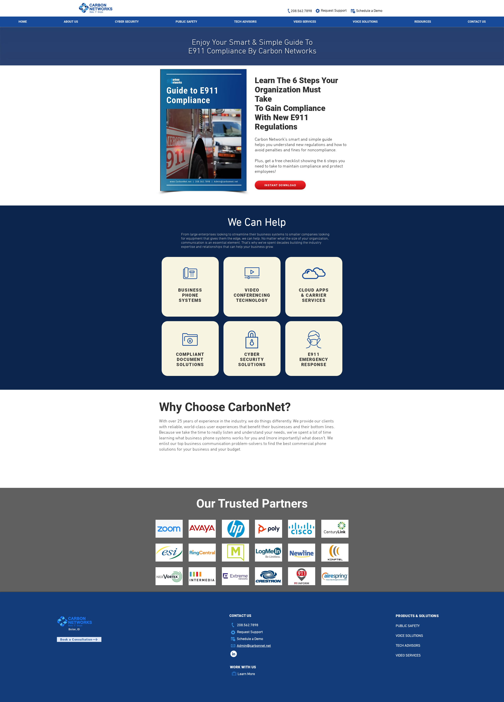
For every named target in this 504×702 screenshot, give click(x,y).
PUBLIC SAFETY (408, 626)
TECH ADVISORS (408, 646)
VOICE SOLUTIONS (409, 636)
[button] (422, 22)
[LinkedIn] (233, 654)
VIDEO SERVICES (408, 656)
